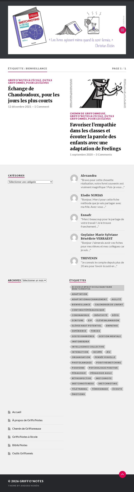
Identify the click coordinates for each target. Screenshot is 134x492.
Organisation (81, 357)
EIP (90, 320)
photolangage (82, 362)
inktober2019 (80, 341)
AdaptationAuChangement (89, 299)
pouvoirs (78, 368)
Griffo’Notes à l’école (25, 436)
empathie (112, 325)
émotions (78, 394)
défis (115, 315)
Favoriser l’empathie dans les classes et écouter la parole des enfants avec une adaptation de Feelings (95, 137)
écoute (117, 389)
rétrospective (81, 378)
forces (95, 331)
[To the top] (122, 474)
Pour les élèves (37, 82)
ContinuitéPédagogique (88, 310)
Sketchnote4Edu (83, 383)
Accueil (16, 412)
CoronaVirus (80, 315)
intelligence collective (88, 347)
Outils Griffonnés (22, 453)
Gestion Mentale (110, 336)
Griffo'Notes (32, 481)
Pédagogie (79, 373)
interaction (80, 352)
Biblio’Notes (19, 445)
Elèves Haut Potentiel (87, 325)
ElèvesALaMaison (107, 320)
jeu (108, 352)
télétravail (79, 389)
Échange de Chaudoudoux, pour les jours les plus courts (33, 95)
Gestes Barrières (83, 336)
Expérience (79, 331)
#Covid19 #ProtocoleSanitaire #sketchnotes (92, 288)
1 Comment (41, 106)
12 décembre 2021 (19, 106)
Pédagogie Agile (101, 373)
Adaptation (79, 294)
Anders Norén (30, 485)
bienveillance (81, 304)
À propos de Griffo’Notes (27, 420)
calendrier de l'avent (109, 304)
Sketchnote (104, 378)
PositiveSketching (108, 362)
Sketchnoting (107, 383)
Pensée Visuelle (105, 357)
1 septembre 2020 (81, 154)
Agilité (116, 299)
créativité (100, 315)
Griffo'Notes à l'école (24, 80)
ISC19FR (97, 352)
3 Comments (104, 154)
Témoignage (100, 389)
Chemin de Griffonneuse (87, 113)
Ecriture (78, 320)
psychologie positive (103, 368)
